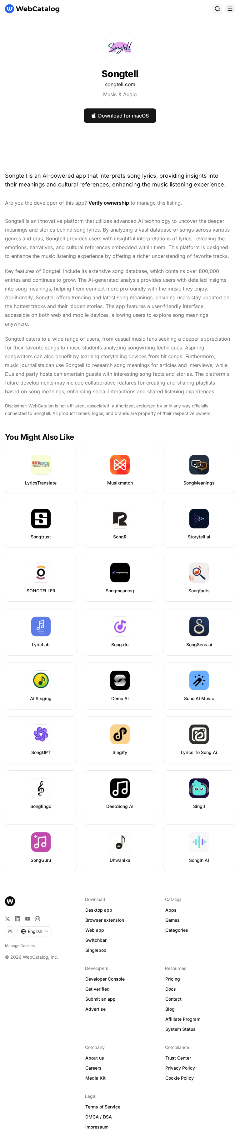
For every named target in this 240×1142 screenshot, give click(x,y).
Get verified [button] (97, 989)
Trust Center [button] (178, 1058)
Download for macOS (123, 116)
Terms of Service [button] (102, 1106)
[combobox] (35, 931)
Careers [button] (93, 1068)
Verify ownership (108, 203)
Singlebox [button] (95, 950)
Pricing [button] (172, 979)
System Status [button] (180, 1029)
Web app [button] (94, 930)
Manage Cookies (20, 945)
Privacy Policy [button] (180, 1068)
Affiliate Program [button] (182, 1019)
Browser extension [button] (104, 920)
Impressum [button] (96, 1126)
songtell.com (120, 84)
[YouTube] (27, 918)
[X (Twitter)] (7, 918)
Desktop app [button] (98, 910)
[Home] (32, 9)
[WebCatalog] (10, 901)
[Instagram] (37, 918)
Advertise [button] (95, 1009)
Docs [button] (170, 989)
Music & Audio (120, 94)
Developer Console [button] (105, 979)
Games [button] (172, 920)
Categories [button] (176, 930)
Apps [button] (171, 910)
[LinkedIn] (17, 918)
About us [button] (94, 1058)
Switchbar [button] (96, 940)
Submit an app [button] (100, 999)
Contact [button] (173, 999)
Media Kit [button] (95, 1078)
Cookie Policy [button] (179, 1078)
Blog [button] (170, 1009)
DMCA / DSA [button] (98, 1116)
